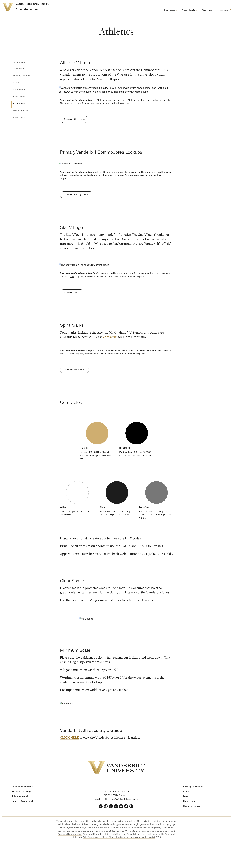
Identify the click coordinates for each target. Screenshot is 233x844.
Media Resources (191, 806)
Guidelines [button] (207, 10)
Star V (16, 83)
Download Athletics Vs (74, 119)
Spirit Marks (19, 90)
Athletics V (18, 69)
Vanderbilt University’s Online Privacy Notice (116, 799)
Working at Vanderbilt (193, 787)
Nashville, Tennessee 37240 (116, 792)
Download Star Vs (72, 293)
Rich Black (124, 448)
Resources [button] (223, 10)
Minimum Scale (20, 111)
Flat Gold (84, 448)
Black (102, 507)
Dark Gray (144, 507)
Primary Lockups (21, 76)
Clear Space (19, 104)
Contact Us (124, 795)
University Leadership (22, 787)
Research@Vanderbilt (22, 801)
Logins (186, 796)
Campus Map (189, 801)
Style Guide (19, 118)
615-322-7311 (110, 795)
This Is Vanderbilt (20, 796)
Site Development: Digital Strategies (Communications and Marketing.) (118, 837)
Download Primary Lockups (76, 195)
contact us (110, 337)
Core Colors (19, 97)
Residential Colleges (22, 792)
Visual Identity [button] (188, 10)
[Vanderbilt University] (116, 767)
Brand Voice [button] (169, 10)
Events (186, 792)
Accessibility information (70, 834)
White (63, 507)
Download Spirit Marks (74, 370)
